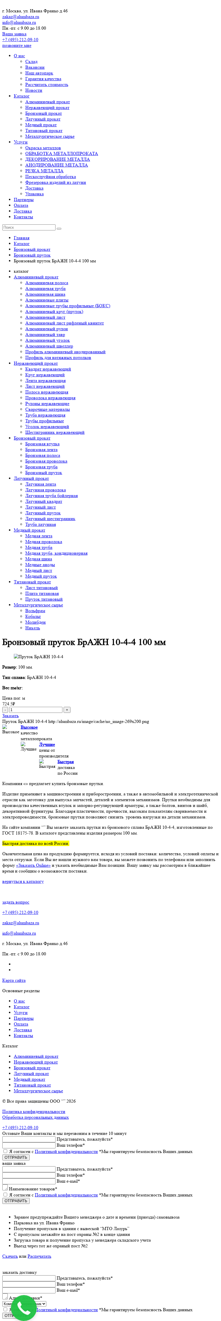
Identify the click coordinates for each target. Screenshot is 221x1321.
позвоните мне (16, 45)
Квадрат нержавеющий (48, 369)
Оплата (21, 205)
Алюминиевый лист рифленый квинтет (64, 323)
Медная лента (38, 536)
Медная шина (38, 559)
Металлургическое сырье (50, 136)
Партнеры (24, 199)
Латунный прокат (42, 119)
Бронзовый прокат (43, 113)
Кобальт (33, 616)
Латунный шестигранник (50, 518)
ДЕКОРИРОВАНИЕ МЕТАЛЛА (57, 159)
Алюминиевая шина (45, 294)
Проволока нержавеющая (50, 397)
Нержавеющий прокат (47, 107)
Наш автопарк (39, 73)
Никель (32, 628)
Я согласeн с (101, 1151)
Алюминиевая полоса (46, 282)
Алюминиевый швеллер (49, 346)
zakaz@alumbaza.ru (20, 16)
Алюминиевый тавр (45, 334)
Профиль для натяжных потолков (58, 357)
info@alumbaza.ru (19, 22)
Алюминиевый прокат (47, 101)
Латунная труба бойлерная (51, 495)
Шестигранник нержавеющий (55, 432)
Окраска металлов (43, 147)
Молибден (35, 622)
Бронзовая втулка (42, 443)
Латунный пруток (43, 513)
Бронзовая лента (41, 449)
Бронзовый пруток (43, 472)
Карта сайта (14, 980)
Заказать (10, 715)
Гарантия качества (43, 78)
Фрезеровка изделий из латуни (55, 182)
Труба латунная (40, 524)
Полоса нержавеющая (46, 392)
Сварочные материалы (47, 409)
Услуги (21, 142)
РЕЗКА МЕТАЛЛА (44, 170)
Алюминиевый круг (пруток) (54, 311)
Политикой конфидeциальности (66, 1151)
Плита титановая (42, 593)
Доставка (34, 188)
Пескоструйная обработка (50, 176)
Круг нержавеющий (45, 374)
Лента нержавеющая (45, 380)
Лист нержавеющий (45, 386)
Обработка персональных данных (35, 1117)
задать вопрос (15, 902)
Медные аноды (40, 564)
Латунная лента (40, 484)
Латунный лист (40, 507)
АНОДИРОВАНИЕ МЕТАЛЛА (56, 165)
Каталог (22, 96)
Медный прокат (41, 124)
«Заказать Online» (33, 865)
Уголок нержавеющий (47, 426)
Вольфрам (35, 610)
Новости (33, 90)
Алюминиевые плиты (46, 300)
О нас (19, 55)
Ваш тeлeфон (71, 1145)
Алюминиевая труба (45, 288)
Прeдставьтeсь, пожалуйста (85, 1139)
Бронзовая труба (41, 466)
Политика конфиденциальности (33, 1111)
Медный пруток (41, 576)
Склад (31, 61)
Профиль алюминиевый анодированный (65, 351)
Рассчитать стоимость (46, 84)
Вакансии (35, 67)
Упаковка (34, 193)
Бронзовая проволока (46, 461)
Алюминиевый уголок (47, 340)
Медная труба (38, 547)
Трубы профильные (44, 420)
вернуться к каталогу (23, 881)
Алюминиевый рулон (46, 328)
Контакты (23, 216)
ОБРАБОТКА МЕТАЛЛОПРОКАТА (61, 153)
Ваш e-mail (68, 1181)
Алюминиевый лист (45, 317)
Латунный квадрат (43, 501)
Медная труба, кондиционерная (56, 553)
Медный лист (38, 570)
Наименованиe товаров (33, 1189)
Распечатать (39, 1256)
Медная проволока (43, 541)
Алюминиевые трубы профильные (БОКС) (67, 305)
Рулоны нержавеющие (47, 403)
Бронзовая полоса (42, 455)
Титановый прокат (43, 130)
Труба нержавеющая (45, 415)
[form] (110, 1185)
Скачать (10, 1256)
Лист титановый (41, 587)
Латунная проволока (45, 489)
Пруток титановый (44, 599)
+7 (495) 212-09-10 (20, 39)
